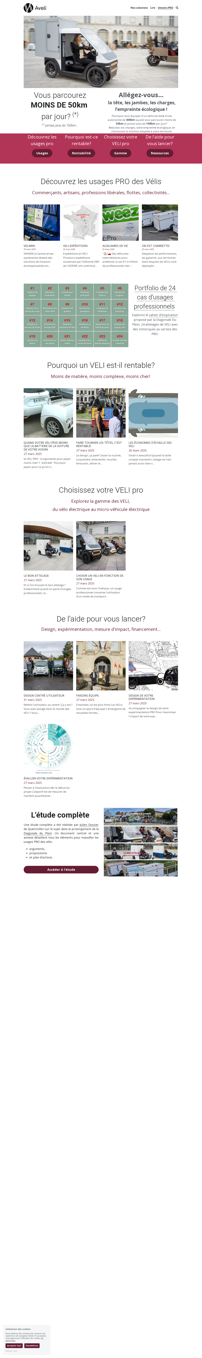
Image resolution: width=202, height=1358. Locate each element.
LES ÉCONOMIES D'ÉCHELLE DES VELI (150, 444)
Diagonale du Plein (38, 833)
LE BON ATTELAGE (36, 575)
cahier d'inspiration (163, 315)
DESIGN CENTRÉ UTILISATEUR (44, 695)
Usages (42, 153)
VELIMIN (29, 246)
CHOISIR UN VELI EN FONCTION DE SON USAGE (99, 577)
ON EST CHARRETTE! (155, 246)
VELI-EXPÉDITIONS (75, 246)
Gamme (120, 153)
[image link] (35, 7)
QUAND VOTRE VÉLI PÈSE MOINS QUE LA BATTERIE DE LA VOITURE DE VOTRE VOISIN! (46, 446)
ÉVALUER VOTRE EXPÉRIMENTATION (48, 778)
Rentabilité (81, 153)
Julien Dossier (89, 825)
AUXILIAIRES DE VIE (115, 246)
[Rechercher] (177, 7)
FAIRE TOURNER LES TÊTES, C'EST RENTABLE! (99, 444)
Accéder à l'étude (61, 869)
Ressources (160, 153)
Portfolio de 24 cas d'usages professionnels (155, 297)
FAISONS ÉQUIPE (87, 695)
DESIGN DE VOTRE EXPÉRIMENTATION (142, 697)
